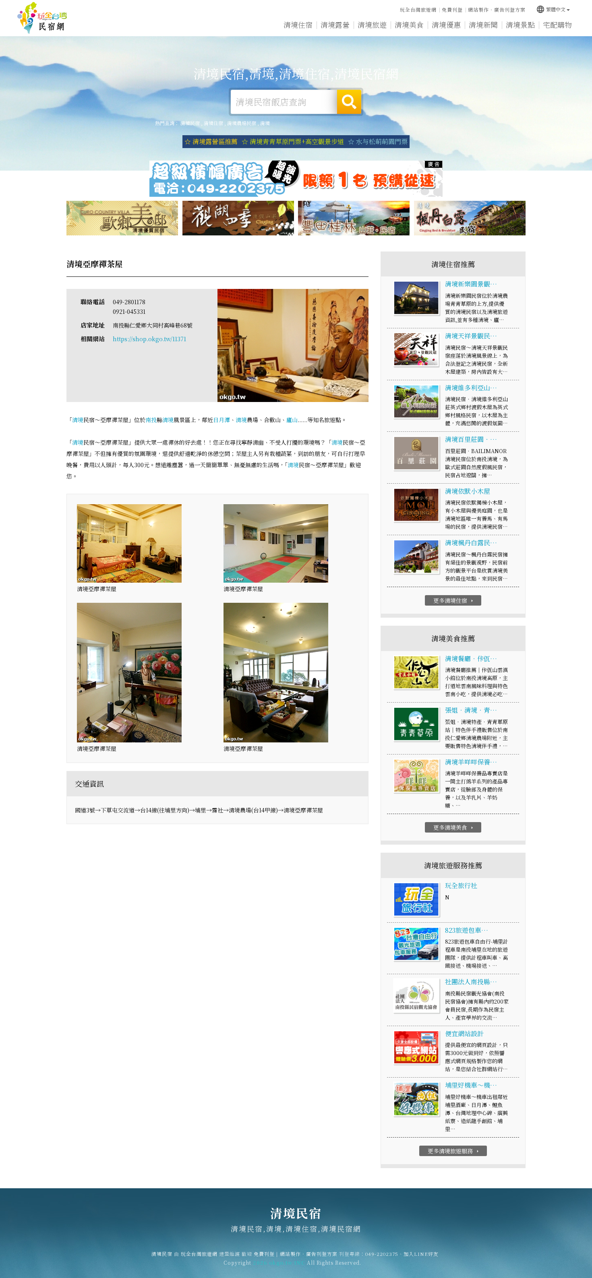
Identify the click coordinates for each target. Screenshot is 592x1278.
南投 (151, 420)
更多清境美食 (454, 827)
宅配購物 (557, 24)
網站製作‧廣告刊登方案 (497, 9)
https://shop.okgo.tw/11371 (149, 339)
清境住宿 (298, 24)
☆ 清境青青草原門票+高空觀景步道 (293, 141)
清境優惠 (446, 24)
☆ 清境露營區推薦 (211, 141)
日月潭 (221, 420)
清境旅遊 (372, 24)
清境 (265, 123)
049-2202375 (381, 1253)
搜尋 (349, 102)
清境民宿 (42, 18)
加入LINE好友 (421, 1253)
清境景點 (520, 24)
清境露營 (335, 24)
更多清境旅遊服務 (454, 1151)
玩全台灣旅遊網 (418, 9)
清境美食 (409, 24)
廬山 (292, 420)
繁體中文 (550, 9)
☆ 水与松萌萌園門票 (378, 141)
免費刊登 (452, 9)
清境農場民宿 (241, 123)
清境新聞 (483, 24)
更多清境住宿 (454, 600)
